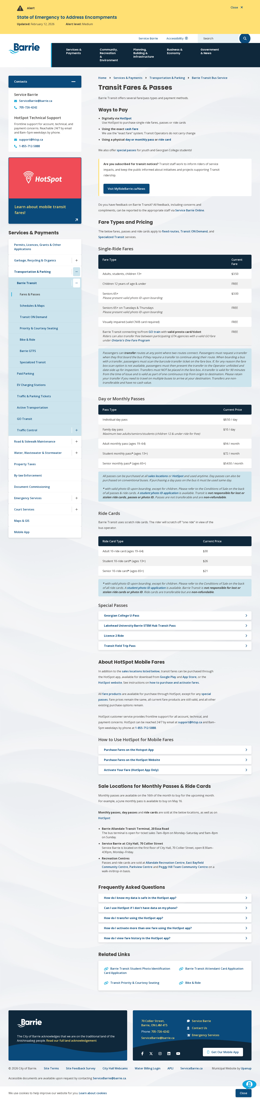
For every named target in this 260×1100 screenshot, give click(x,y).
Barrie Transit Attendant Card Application (214, 969)
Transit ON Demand (33, 317)
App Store (190, 677)
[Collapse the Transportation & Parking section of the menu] (76, 271)
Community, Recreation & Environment (109, 55)
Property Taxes (25, 464)
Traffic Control (27, 430)
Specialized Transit (33, 362)
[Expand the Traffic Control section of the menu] (76, 430)
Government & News (210, 51)
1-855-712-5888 (29, 146)
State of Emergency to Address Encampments (67, 17)
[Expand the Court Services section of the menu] (76, 509)
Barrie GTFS (28, 351)
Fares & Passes (30, 294)
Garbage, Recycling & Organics (35, 260)
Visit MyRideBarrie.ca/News (126, 189)
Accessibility (175, 38)
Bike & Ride (27, 340)
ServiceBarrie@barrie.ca (35, 101)
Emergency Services (28, 498)
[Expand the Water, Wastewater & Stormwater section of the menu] (76, 452)
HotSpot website (110, 683)
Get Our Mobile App (225, 1052)
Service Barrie (148, 38)
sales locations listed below (141, 671)
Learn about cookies (93, 1093)
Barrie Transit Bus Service (209, 78)
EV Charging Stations (31, 385)
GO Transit (24, 419)
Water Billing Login (147, 1068)
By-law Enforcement (28, 475)
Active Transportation (32, 407)
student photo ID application (159, 493)
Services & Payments (74, 51)
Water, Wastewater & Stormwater (38, 453)
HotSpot (177, 476)
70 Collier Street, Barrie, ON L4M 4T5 (154, 1023)
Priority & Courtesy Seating (39, 328)
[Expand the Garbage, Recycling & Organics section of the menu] (76, 260)
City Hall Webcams (115, 1068)
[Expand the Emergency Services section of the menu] (76, 498)
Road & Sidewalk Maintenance (34, 441)
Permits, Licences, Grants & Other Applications (37, 247)
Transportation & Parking (32, 272)
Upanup (246, 1068)
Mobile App (22, 532)
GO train (154, 332)
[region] (175, 321)
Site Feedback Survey (81, 1068)
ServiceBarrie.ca (191, 1068)
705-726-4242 (28, 107)
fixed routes (170, 231)
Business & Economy (175, 51)
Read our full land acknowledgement (71, 1041)
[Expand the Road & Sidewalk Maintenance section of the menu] (76, 441)
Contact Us (199, 1028)
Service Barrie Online (189, 210)
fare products (111, 694)
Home (102, 78)
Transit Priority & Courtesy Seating (134, 983)
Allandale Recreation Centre (165, 863)
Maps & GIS (21, 521)
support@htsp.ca (31, 140)
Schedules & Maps (32, 306)
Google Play (168, 677)
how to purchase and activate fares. (175, 683)
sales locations (158, 476)
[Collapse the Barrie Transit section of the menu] (76, 283)
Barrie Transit (27, 283)
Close (243, 1093)
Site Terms (51, 1068)
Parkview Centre (140, 867)
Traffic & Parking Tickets (34, 396)
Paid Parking (25, 374)
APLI (170, 1068)
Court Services (24, 509)
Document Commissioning (32, 487)
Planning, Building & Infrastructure (143, 53)
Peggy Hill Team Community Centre (183, 867)
